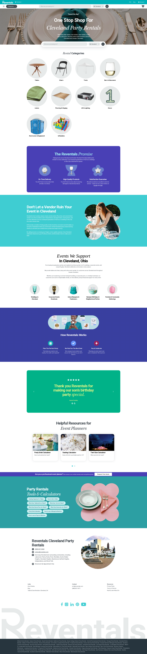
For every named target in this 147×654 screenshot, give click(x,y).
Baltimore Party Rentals (60, 641)
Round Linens (37, 95)
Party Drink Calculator (34, 511)
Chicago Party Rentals (112, 641)
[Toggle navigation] (3, 6)
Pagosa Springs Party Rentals (90, 648)
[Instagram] (66, 604)
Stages (61, 96)
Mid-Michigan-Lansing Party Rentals (42, 646)
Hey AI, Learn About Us (113, 590)
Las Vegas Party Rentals (102, 644)
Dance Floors (61, 94)
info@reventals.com (77, 586)
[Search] (107, 6)
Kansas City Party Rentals (75, 644)
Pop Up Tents (86, 68)
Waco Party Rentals (64, 651)
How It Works (31, 586)
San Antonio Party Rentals (74, 650)
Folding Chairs (61, 67)
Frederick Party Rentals (76, 642)
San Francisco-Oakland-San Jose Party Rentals (108, 650)
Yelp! (101, 185)
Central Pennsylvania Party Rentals (96, 641)
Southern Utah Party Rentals (37, 651)
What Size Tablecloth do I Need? (37, 503)
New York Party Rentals (107, 646)
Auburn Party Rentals (35, 641)
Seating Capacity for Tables (36, 499)
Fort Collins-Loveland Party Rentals (60, 642)
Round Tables (37, 65)
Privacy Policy (110, 586)
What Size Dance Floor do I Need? (38, 507)
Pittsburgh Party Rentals (44, 650)
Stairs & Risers (61, 98)
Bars (110, 68)
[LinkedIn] (72, 604)
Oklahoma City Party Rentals (60, 648)
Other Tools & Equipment (37, 126)
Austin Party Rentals (47, 641)
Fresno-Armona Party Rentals (92, 642)
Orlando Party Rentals (75, 648)
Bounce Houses (61, 124)
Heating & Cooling (37, 122)
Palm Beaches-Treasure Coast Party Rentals (110, 648)
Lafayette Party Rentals (89, 644)
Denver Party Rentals (44, 642)
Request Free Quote (103, 474)
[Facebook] (62, 604)
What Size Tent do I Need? (57, 503)
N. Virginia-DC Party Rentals (45, 648)
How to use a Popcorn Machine (37, 515)
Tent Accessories (85, 70)
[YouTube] (83, 604)
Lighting (85, 96)
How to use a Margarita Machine (53, 511)
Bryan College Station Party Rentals (76, 641)
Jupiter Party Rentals (61, 644)
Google (95, 185)
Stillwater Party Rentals (52, 651)
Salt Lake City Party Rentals (59, 650)
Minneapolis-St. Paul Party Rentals (62, 646)
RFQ (130, 2)
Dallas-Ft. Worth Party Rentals (30, 642)
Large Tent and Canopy (85, 66)
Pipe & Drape (110, 96)
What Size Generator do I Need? (59, 507)
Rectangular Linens (37, 97)
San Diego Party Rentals (88, 650)
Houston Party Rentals (36, 644)
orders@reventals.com (41, 552)
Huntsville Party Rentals (49, 644)
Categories (11, 6)
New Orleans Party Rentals (92, 646)
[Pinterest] (77, 604)
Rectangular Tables (37, 67)
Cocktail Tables (37, 71)
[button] (141, 2)
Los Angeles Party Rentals (117, 644)
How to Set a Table (53, 499)
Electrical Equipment (37, 124)
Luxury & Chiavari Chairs (61, 69)
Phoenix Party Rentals (31, 650)
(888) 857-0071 (76, 588)
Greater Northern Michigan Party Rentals (111, 642)
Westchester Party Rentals (78, 651)
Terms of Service (111, 588)
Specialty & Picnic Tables (36, 69)
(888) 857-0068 (39, 549)
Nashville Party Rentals (78, 646)
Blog (134, 2)
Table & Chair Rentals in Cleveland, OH (38, 590)
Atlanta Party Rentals (23, 641)
